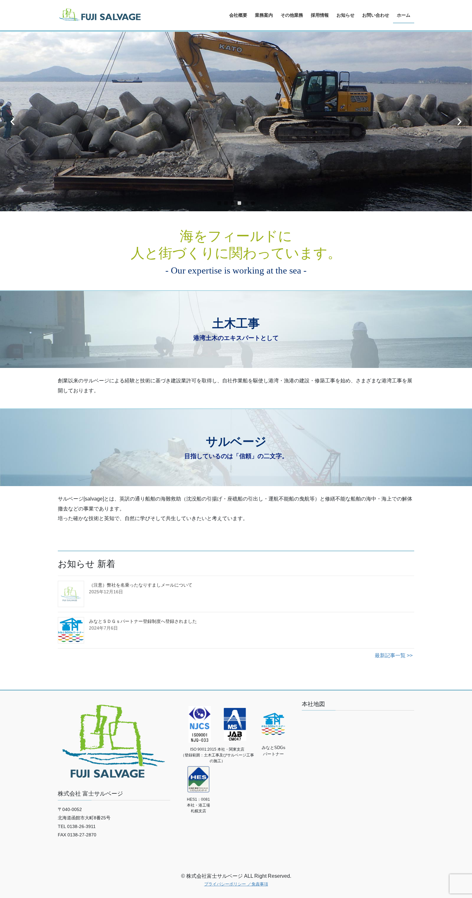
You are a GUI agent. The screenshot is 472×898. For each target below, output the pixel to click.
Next (459, 121)
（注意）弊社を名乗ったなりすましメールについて (140, 585)
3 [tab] (232, 203)
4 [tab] (239, 203)
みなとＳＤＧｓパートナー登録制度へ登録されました (143, 621)
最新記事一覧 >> (394, 655)
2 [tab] (226, 203)
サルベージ (236, 441)
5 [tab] (246, 203)
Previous (12, 121)
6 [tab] (253, 203)
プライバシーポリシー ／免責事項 (236, 884)
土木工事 (236, 323)
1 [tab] (219, 203)
